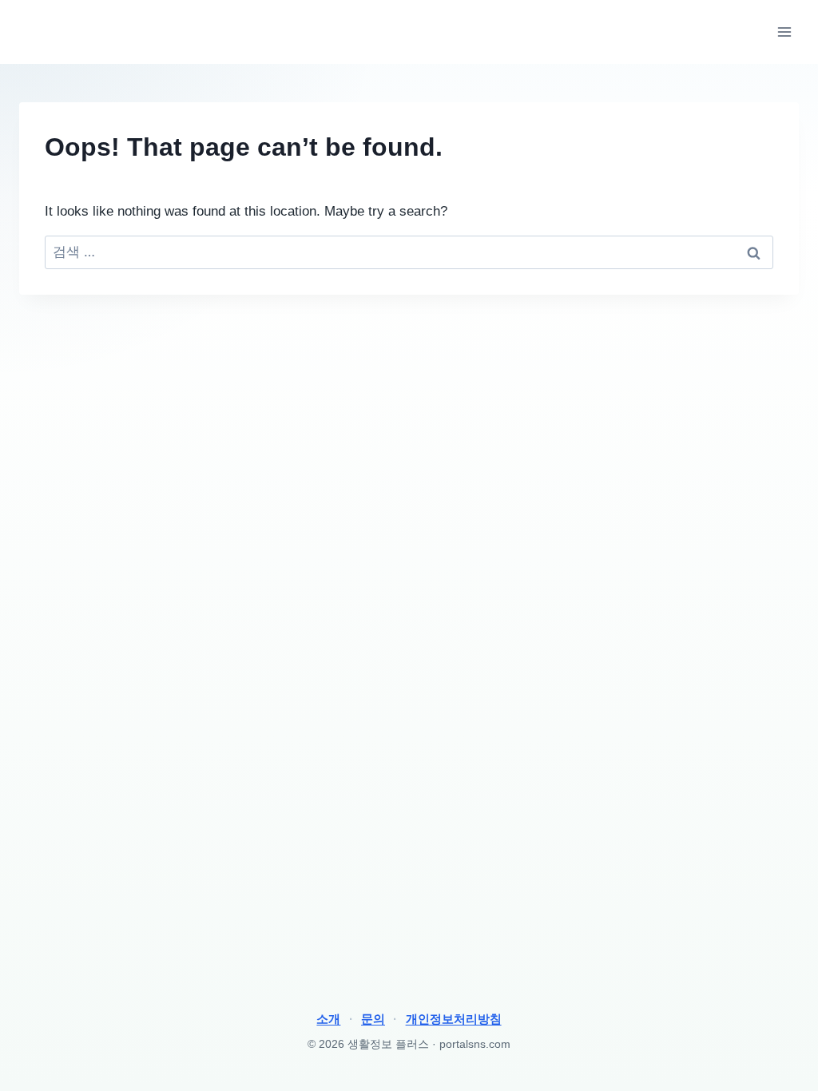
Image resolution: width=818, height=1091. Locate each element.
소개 (328, 1019)
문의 (373, 1019)
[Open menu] (784, 31)
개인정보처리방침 (454, 1019)
